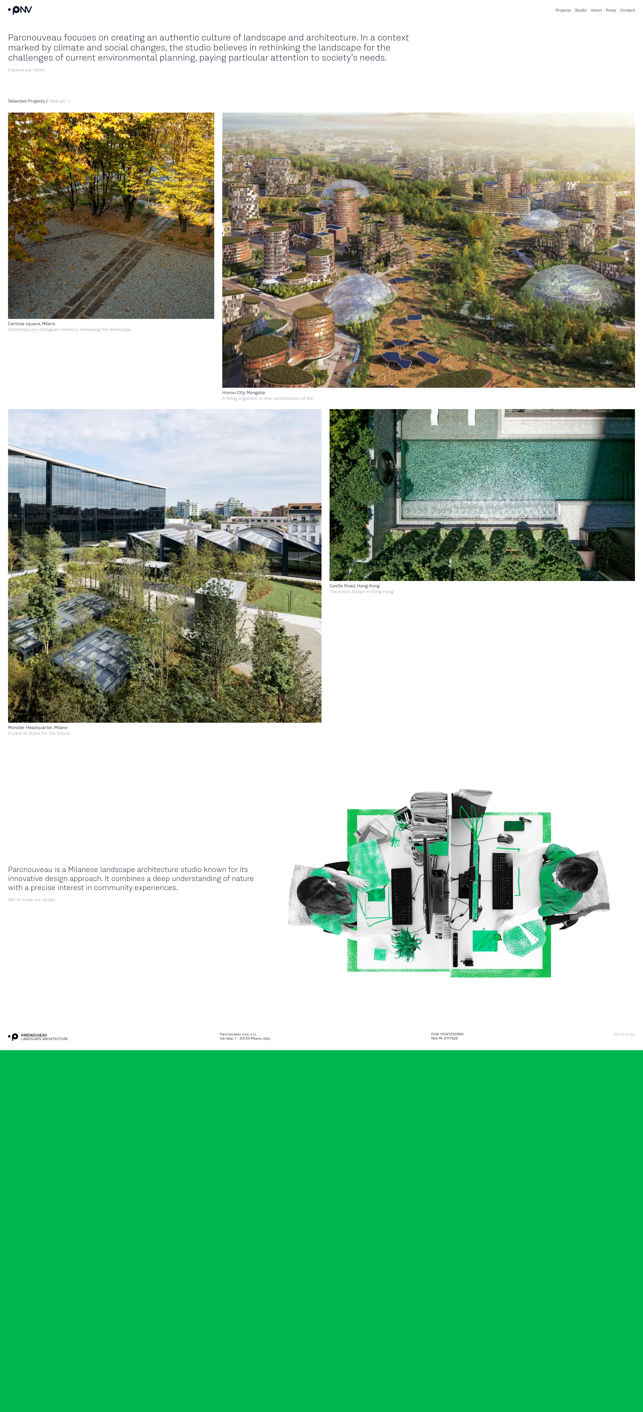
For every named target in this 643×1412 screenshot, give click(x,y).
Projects (563, 10)
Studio (581, 10)
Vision (596, 10)
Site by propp (624, 1034)
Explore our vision (26, 70)
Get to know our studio (31, 899)
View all (57, 101)
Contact (627, 10)
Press (611, 10)
